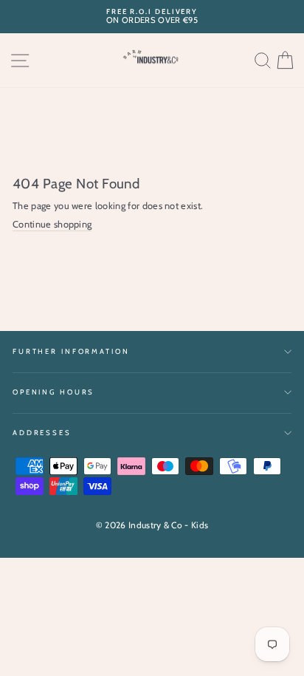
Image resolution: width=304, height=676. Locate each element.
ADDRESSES (42, 433)
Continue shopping (52, 224)
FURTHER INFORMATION (71, 351)
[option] (152, 16)
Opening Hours (53, 392)
